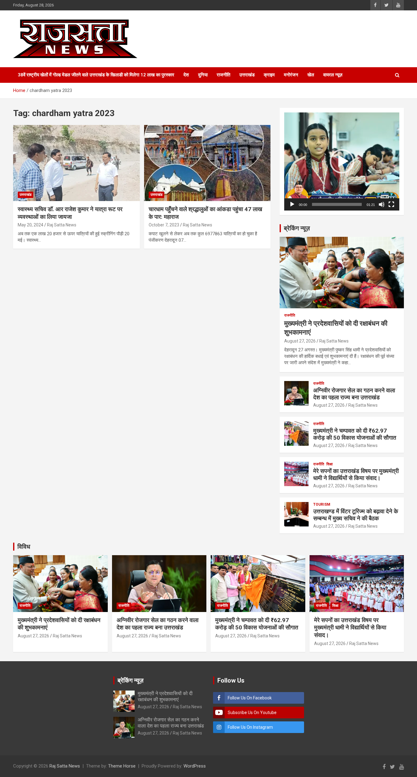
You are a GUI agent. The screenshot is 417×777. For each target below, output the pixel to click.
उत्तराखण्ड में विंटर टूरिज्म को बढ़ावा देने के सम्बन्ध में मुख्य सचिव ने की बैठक (355, 515)
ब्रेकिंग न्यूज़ (297, 228)
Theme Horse (122, 766)
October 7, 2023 (164, 224)
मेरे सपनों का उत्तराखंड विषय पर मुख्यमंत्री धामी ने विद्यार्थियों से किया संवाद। (356, 474)
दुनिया (203, 75)
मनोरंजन (291, 75)
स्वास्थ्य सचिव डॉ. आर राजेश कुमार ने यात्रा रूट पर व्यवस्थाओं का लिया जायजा (70, 213)
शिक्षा (329, 464)
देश (186, 75)
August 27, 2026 (300, 341)
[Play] (292, 204)
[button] (342, 161)
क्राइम (269, 75)
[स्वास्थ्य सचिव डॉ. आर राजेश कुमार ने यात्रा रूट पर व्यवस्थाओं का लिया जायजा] (76, 163)
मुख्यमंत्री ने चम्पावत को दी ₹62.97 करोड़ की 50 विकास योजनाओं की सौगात (354, 434)
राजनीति (223, 75)
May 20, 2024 (30, 224)
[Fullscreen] (391, 204)
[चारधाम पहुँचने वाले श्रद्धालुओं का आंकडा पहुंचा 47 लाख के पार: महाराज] (207, 163)
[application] (341, 161)
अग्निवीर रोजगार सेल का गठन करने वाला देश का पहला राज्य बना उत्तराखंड (354, 394)
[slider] (337, 204)
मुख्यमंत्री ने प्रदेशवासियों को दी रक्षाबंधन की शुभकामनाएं (165, 696)
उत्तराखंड (247, 75)
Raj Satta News (61, 224)
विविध (23, 546)
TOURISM (321, 504)
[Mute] (382, 204)
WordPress (194, 766)
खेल (310, 75)
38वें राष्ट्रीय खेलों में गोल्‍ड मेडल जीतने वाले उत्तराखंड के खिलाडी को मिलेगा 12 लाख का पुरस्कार (96, 75)
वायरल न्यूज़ (333, 75)
